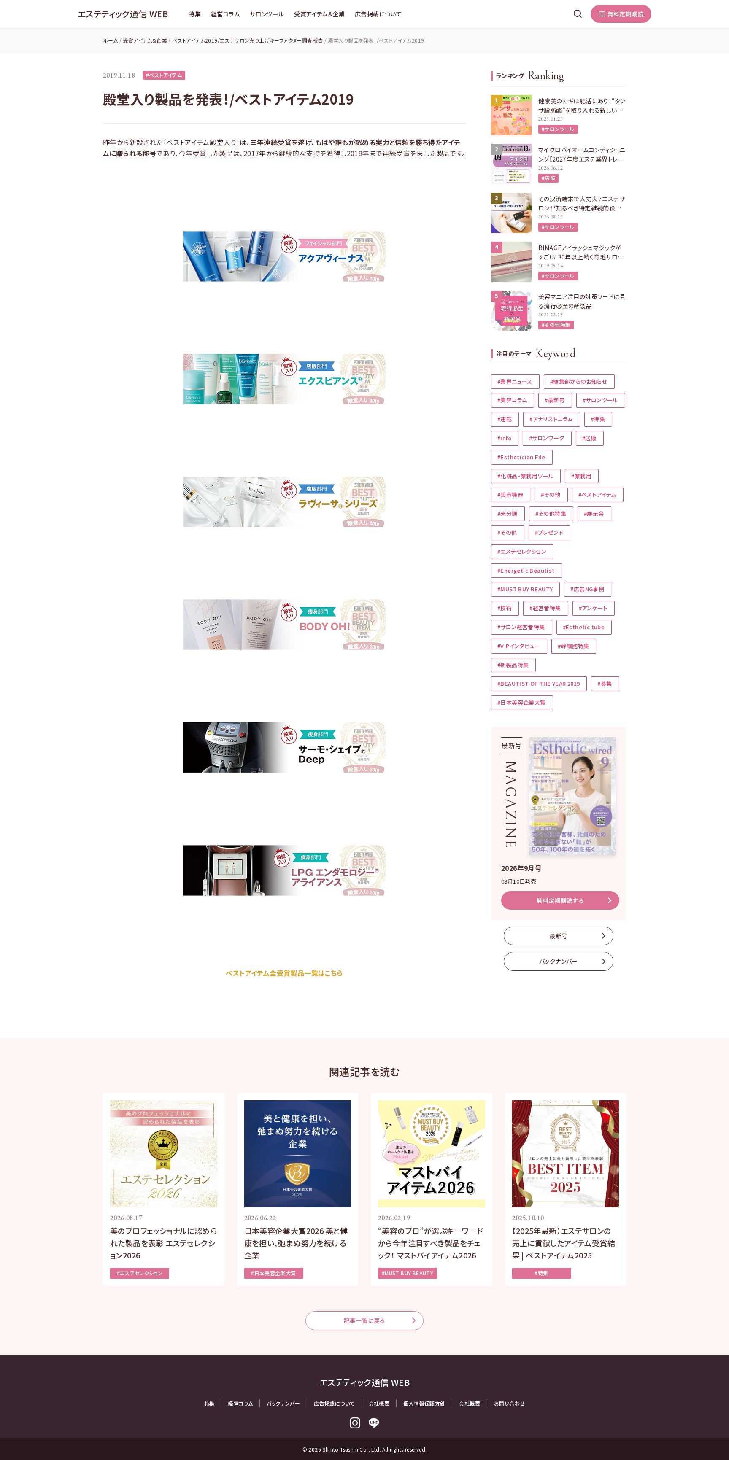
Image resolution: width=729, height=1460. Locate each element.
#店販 (548, 177)
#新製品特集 (513, 665)
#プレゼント (549, 532)
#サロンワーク (546, 438)
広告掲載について (378, 14)
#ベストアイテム (164, 74)
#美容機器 (510, 494)
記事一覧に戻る (365, 1320)
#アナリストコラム (551, 419)
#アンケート (593, 608)
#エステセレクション (521, 551)
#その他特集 (556, 324)
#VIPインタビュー (518, 646)
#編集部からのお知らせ (579, 381)
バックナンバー (558, 961)
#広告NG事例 (587, 589)
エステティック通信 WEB (123, 14)
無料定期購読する (560, 900)
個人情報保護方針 (424, 1403)
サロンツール (267, 14)
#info (504, 438)
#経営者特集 (545, 608)
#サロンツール (558, 128)
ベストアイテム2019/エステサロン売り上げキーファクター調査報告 (247, 40)
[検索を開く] (578, 13)
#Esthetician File (521, 457)
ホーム (110, 40)
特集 (195, 14)
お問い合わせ (509, 1403)
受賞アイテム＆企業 (319, 14)
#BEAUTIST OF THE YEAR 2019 (538, 683)
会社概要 (379, 1403)
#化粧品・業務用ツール (525, 476)
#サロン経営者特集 (521, 627)
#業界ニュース (514, 381)
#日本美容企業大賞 (521, 702)
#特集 (598, 419)
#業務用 (581, 476)
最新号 (558, 936)
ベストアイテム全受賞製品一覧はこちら (284, 973)
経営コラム (225, 14)
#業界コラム (512, 400)
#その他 (551, 494)
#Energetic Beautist (526, 570)
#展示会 (594, 513)
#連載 (504, 419)
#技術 (504, 608)
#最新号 (555, 400)
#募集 (604, 683)
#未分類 (507, 513)
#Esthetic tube (584, 627)
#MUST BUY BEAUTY (525, 589)
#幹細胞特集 (573, 646)
